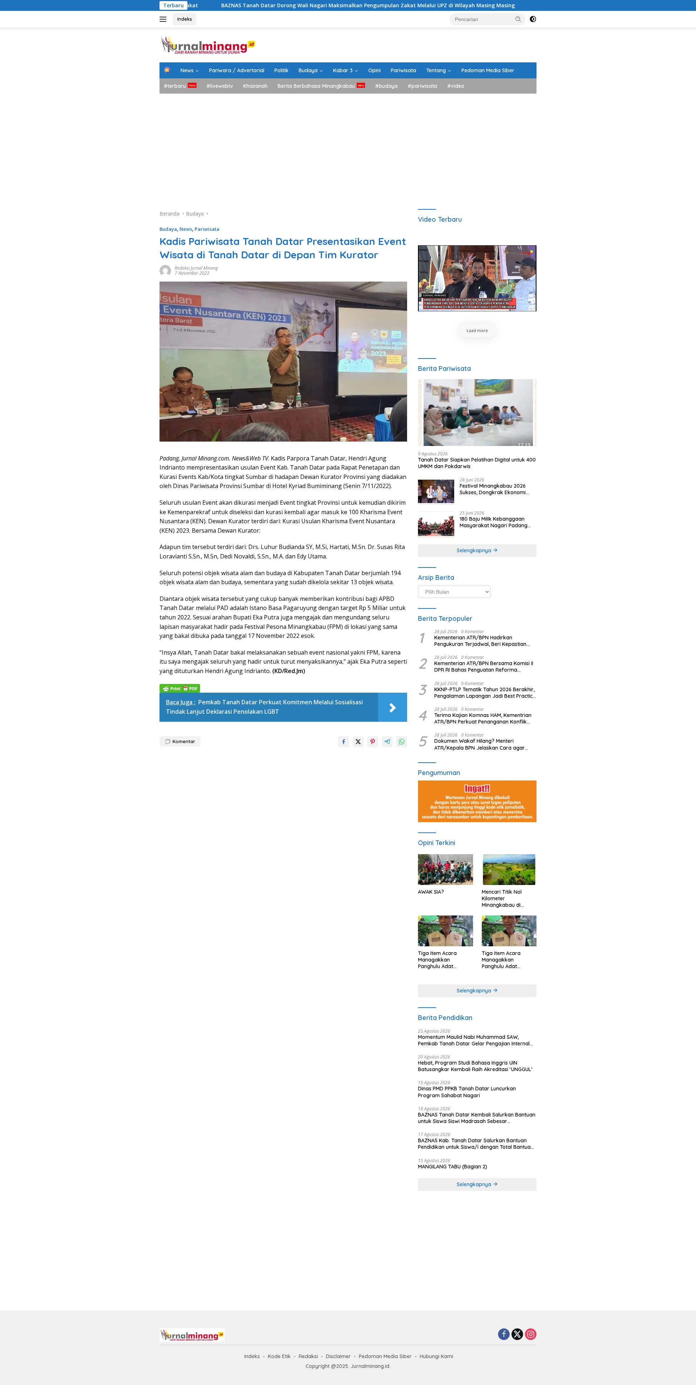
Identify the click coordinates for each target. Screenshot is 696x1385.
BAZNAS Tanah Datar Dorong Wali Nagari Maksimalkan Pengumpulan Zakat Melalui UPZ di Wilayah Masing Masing (294, 5)
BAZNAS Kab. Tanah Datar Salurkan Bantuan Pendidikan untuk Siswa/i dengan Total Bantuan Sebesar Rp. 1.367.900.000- (476, 1143)
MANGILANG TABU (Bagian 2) (452, 1166)
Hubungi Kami (436, 1356)
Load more (477, 330)
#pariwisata (422, 86)
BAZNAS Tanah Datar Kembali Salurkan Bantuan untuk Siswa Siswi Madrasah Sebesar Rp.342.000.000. (476, 1117)
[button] (518, 19)
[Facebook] (504, 1334)
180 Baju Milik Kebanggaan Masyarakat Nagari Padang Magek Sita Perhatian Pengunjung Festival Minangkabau (493, 522)
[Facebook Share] (343, 741)
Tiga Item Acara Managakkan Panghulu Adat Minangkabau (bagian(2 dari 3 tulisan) (508, 960)
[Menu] (164, 19)
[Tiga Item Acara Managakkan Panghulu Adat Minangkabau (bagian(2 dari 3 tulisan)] (509, 930)
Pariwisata (403, 70)
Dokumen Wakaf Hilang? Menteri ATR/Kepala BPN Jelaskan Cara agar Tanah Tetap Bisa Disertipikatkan (479, 744)
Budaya (308, 70)
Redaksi (308, 1356)
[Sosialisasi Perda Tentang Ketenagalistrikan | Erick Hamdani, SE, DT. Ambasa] (477, 278)
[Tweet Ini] (358, 741)
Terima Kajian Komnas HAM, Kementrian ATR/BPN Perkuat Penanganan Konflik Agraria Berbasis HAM (482, 718)
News (187, 70)
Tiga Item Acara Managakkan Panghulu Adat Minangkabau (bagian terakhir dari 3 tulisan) (445, 960)
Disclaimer (338, 1356)
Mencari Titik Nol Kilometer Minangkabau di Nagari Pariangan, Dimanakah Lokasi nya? (504, 899)
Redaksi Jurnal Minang (196, 268)
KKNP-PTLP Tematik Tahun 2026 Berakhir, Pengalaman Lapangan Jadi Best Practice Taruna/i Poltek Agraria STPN (484, 692)
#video (455, 86)
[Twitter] (517, 1334)
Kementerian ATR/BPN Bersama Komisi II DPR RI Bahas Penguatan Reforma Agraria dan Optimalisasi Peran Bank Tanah (483, 666)
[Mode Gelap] (532, 19)
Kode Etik (279, 1356)
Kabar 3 (343, 70)
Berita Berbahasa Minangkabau (316, 86)
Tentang (436, 70)
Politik (281, 70)
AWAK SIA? (431, 892)
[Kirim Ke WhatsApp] (401, 741)
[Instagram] (530, 1334)
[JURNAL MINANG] (208, 44)
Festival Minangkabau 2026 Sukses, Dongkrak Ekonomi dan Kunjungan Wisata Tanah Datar (495, 489)
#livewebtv (220, 86)
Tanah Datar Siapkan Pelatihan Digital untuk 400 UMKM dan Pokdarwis (477, 463)
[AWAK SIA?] (445, 869)
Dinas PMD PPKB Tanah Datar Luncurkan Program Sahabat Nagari (467, 1091)
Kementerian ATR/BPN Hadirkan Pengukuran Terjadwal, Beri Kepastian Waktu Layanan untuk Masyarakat (480, 640)
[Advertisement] (348, 148)
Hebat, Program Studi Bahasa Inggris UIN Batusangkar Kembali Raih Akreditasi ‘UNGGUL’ (475, 1066)
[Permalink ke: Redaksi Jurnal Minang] (165, 270)
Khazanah (255, 86)
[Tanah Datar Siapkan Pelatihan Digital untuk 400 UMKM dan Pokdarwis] (477, 412)
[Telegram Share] (387, 741)
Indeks (184, 19)
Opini (374, 70)
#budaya (386, 86)
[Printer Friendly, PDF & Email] (180, 687)
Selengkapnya (475, 550)
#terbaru (175, 86)
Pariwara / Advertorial (236, 70)
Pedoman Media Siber (487, 70)
